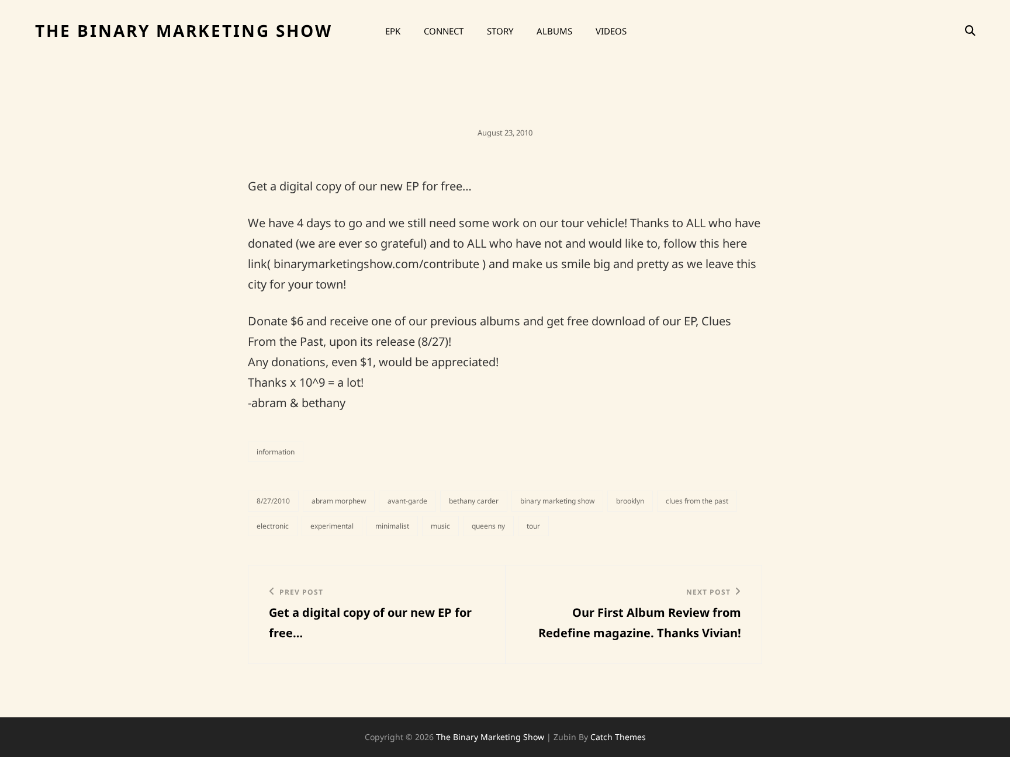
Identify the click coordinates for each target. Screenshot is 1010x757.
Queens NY (488, 526)
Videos (611, 31)
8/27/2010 (273, 501)
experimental (332, 526)
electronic (273, 526)
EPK (392, 31)
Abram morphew (339, 501)
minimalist (392, 526)
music (440, 526)
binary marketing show (557, 501)
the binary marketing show (184, 30)
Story (500, 31)
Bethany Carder (474, 501)
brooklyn (630, 501)
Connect (444, 31)
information (276, 452)
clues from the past (697, 501)
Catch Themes (618, 736)
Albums (554, 31)
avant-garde (407, 501)
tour (533, 526)
